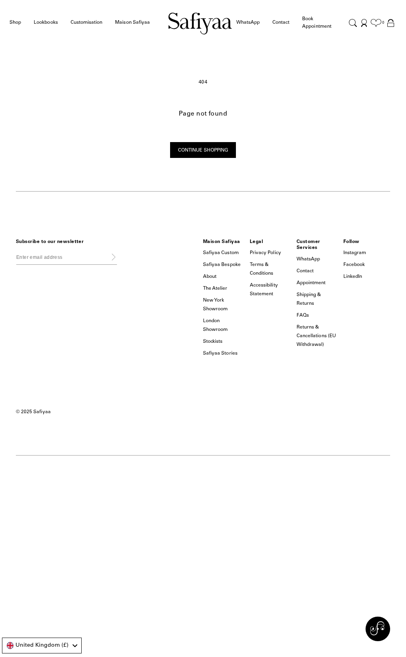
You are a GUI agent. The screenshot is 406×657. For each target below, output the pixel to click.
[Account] (364, 23)
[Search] (353, 23)
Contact (280, 22)
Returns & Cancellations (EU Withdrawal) (316, 336)
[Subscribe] (113, 257)
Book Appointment (316, 23)
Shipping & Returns (309, 299)
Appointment (311, 283)
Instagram (354, 253)
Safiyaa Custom (221, 253)
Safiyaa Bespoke (222, 264)
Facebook (354, 264)
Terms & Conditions (262, 269)
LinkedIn (352, 276)
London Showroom (215, 325)
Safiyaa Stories (220, 353)
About (209, 276)
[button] (15, 23)
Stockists (212, 341)
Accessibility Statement (264, 289)
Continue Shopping (203, 150)
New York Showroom (215, 304)
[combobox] (42, 645)
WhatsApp (308, 259)
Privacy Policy (265, 253)
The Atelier (215, 288)
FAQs (303, 315)
